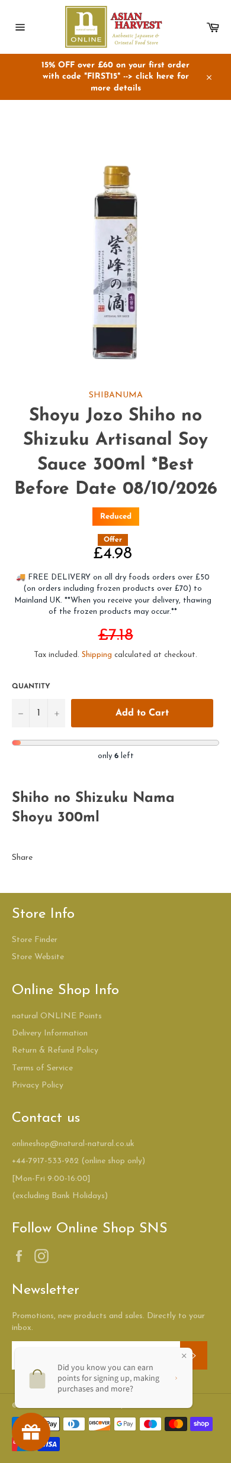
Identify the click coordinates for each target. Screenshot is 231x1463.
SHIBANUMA (116, 395)
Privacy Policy (37, 1085)
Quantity (31, 686)
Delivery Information (50, 1033)
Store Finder (34, 940)
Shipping (97, 655)
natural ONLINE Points (57, 1016)
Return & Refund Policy (55, 1050)
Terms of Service (42, 1068)
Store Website (38, 957)
